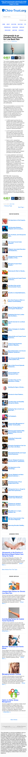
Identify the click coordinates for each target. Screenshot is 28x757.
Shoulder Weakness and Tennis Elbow (13, 647)
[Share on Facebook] (12, 57)
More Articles (14, 719)
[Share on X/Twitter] (16, 57)
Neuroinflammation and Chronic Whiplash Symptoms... (17, 351)
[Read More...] (5, 631)
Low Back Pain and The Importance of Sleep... (14, 380)
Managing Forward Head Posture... (15, 264)
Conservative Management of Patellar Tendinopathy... (16, 424)
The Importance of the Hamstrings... (14, 467)
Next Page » (21, 207)
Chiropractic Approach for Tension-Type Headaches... (15, 496)
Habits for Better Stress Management (10, 701)
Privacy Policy (13, 727)
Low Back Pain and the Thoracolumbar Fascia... (14, 286)
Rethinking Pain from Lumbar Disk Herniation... (16, 315)
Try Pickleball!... (12, 416)
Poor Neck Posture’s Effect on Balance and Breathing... (16, 300)
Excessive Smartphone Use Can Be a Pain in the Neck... (17, 446)
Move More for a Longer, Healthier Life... (14, 511)
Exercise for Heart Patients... (16, 394)
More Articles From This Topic (9, 569)
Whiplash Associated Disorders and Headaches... (16, 249)
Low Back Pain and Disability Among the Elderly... (16, 402)
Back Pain (12, 204)
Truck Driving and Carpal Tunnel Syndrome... (17, 278)
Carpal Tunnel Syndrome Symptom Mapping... (15, 344)
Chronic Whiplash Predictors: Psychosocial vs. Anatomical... (16, 460)
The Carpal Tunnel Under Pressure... (15, 242)
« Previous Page (8, 206)
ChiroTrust (14, 10)
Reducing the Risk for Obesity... (16, 271)
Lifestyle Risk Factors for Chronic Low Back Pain (13, 592)
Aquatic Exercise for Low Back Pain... (16, 322)
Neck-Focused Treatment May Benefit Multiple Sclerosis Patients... (16, 432)
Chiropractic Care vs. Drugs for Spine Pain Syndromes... (16, 489)
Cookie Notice (20, 727)
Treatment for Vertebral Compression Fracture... (14, 504)
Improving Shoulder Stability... (16, 525)
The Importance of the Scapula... (17, 220)
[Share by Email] (19, 57)
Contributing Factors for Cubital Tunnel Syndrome (13, 620)
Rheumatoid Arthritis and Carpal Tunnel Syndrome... (17, 453)
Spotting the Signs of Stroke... (16, 387)
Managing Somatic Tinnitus (11, 674)
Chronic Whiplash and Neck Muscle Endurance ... (15, 475)
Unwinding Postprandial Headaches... (14, 438)
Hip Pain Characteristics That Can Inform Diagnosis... (16, 518)
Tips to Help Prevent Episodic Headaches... (16, 366)
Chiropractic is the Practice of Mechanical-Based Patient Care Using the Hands (12, 554)
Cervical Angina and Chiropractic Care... (13, 373)
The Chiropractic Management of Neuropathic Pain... (16, 358)
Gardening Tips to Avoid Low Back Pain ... (16, 409)
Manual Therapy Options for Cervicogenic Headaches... (15, 307)
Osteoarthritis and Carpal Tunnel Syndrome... (17, 336)
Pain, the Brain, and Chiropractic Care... (17, 235)
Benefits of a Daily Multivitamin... (17, 293)
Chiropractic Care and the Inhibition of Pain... (15, 257)
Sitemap (7, 727)
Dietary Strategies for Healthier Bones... (16, 329)
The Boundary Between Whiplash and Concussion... (15, 228)
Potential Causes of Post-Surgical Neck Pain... (15, 482)
